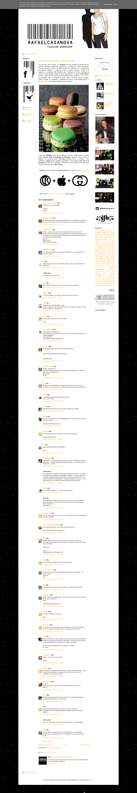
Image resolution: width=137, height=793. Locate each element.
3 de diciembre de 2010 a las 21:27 (52, 689)
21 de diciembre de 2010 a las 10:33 (53, 724)
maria (44, 560)
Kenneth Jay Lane (102, 254)
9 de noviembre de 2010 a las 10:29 (53, 277)
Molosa (45, 488)
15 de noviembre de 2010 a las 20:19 (53, 579)
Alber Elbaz (112, 230)
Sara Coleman (98, 271)
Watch (103, 281)
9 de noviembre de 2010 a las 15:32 (53, 361)
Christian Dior (111, 237)
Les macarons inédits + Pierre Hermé (56, 61)
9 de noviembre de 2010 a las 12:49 (53, 311)
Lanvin (101, 256)
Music (108, 261)
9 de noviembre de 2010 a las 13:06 (53, 324)
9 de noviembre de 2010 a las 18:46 (53, 389)
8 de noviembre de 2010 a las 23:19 (53, 212)
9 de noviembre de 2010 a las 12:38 (53, 297)
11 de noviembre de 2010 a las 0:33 (52, 492)
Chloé (105, 237)
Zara (106, 283)
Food (103, 244)
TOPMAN (112, 274)
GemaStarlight (47, 681)
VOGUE (112, 278)
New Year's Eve (104, 263)
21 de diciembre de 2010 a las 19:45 (53, 738)
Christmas (50, 193)
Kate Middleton (107, 253)
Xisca (44, 730)
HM (96, 248)
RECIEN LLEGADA (48, 366)
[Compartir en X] (70, 194)
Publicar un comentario (47, 741)
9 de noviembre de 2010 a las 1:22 (52, 256)
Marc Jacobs (111, 258)
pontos (45, 316)
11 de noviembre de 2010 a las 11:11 (53, 507)
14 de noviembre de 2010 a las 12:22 (53, 554)
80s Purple (98, 230)
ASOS (103, 230)
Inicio (65, 745)
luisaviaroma (101, 285)
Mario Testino (98, 260)
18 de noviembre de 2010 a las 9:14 (53, 606)
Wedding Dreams (48, 218)
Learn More (108, 4)
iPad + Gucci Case (82, 170)
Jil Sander (103, 251)
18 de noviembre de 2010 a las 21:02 (53, 619)
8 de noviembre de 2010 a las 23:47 (53, 224)
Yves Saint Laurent (100, 283)
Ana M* (45, 406)
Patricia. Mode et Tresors (50, 203)
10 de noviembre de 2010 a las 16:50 (53, 466)
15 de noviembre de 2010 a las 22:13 (53, 589)
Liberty (106, 256)
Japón (105, 249)
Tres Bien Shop (103, 278)
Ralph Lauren (108, 269)
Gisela (45, 695)
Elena (44, 283)
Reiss (113, 269)
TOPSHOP (98, 276)
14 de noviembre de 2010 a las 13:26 (53, 564)
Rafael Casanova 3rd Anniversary (109, 93)
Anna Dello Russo (100, 234)
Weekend (107, 282)
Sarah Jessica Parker (109, 271)
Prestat (113, 265)
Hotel (101, 249)
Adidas (107, 230)
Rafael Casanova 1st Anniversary (109, 84)
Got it (116, 4)
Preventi (97, 267)
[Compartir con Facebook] (72, 194)
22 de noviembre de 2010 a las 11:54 (53, 649)
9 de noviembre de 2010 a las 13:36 (53, 341)
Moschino (102, 261)
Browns (107, 236)
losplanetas (46, 625)
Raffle (62, 193)
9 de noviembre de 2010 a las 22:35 (53, 426)
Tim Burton (109, 276)
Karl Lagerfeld (99, 253)
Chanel (101, 237)
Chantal (45, 416)
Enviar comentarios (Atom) (53, 747)
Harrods (107, 248)
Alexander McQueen (101, 232)
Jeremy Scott (111, 249)
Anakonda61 (46, 595)
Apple (108, 234)
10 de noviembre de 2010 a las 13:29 (53, 452)
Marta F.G (45, 293)
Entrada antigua (84, 745)
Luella (105, 258)
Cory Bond (104, 241)
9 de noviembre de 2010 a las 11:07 (52, 287)
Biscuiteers (102, 236)
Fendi (100, 244)
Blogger (91, 780)
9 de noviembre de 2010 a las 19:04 (53, 401)
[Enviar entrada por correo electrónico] (40, 193)
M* (43, 261)
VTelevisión (98, 280)
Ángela (45, 395)
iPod (96, 285)
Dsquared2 (105, 243)
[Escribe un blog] (68, 194)
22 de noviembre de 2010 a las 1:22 (53, 631)
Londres (112, 256)
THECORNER (99, 275)
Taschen (103, 276)
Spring (105, 273)
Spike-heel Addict (48, 329)
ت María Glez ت (47, 250)
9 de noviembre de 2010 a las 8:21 (52, 267)
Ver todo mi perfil (52, 763)
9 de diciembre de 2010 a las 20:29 (52, 701)
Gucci (113, 246)
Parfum (97, 265)
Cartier (96, 237)
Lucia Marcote (47, 655)
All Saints (112, 232)
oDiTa (44, 636)
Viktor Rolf (105, 280)
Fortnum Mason (110, 244)
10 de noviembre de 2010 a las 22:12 (53, 483)
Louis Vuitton (99, 258)
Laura (44, 303)
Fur (96, 246)
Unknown (45, 611)
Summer (112, 273)
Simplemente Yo (47, 229)
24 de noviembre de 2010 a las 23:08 (53, 663)
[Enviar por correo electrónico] (66, 194)
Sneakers (97, 273)
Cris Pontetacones (48, 570)
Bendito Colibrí (47, 458)
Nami (44, 383)
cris (44, 444)
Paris (100, 265)
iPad (109, 283)
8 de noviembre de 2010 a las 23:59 (53, 244)
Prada (109, 265)
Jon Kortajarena (111, 251)
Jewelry (97, 251)
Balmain (113, 234)
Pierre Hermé (57, 193)
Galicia (103, 246)
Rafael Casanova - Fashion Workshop (60, 757)
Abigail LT (45, 346)
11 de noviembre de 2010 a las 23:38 (53, 532)
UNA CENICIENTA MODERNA (51, 525)
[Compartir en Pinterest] (74, 194)
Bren (44, 585)
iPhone (113, 283)
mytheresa (109, 285)
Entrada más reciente (44, 745)
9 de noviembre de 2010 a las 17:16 (53, 377)
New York (112, 263)
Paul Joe (104, 265)
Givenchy (108, 246)
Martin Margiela (107, 260)
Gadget (99, 246)
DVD (109, 241)
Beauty (97, 236)
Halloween (101, 248)
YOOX (113, 282)
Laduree (110, 254)
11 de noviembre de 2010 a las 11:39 (53, 519)
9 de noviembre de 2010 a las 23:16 (53, 439)
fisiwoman (46, 431)
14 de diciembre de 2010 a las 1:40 (52, 714)
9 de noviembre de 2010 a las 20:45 (53, 411)
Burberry (112, 236)
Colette (104, 239)
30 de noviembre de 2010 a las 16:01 (53, 676)
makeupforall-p (47, 513)
